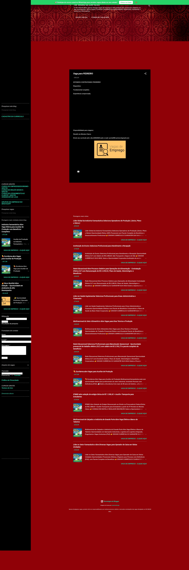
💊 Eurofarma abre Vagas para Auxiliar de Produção (93, 371)
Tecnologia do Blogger (111, 501)
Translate (17, 375)
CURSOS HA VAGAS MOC (100, 17)
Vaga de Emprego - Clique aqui (134, 240)
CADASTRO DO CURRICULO (13, 116)
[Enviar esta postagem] (78, 172)
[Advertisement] (92, 28)
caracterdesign (115, 505)
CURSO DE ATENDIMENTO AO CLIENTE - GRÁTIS (13, 194)
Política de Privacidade (10, 380)
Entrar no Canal (126, 2)
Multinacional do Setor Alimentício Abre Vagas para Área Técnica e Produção (102, 321)
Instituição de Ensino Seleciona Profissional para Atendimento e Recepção (102, 246)
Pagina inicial (82, 17)
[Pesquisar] (149, 6)
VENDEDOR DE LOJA (10, 197)
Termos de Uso (7, 388)
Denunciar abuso (8, 393)
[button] (145, 73)
